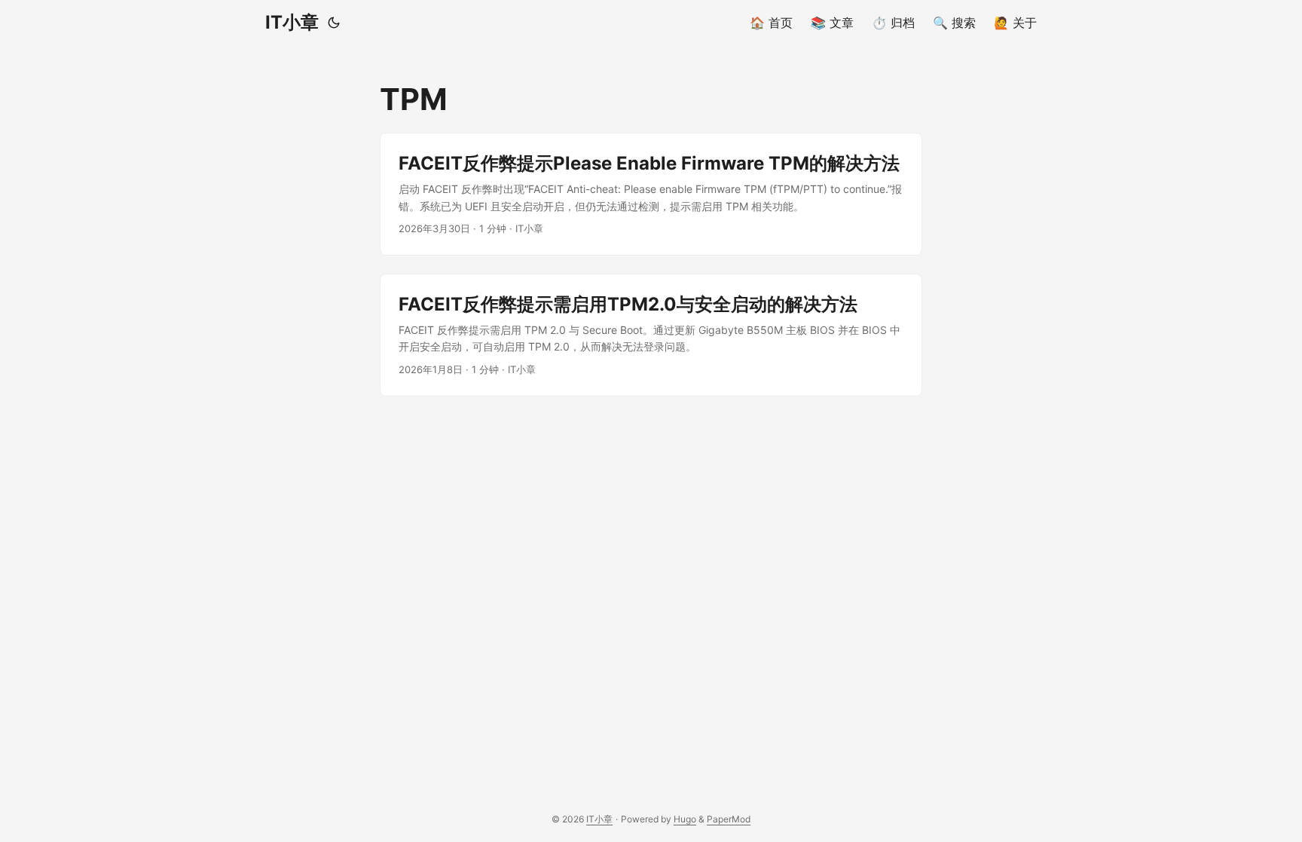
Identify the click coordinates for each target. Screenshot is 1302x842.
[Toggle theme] (334, 22)
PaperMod (728, 819)
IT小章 (292, 22)
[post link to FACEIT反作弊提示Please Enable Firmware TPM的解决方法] (651, 194)
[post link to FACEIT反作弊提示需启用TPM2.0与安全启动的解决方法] (651, 335)
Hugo (685, 819)
